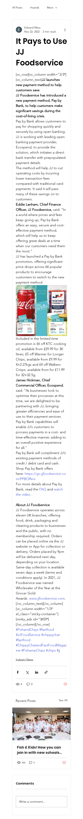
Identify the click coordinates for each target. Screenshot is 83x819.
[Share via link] (46, 672)
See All (63, 700)
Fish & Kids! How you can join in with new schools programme (39, 750)
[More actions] (65, 29)
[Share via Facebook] (17, 672)
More (50, 7)
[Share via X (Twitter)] (27, 672)
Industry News (24, 659)
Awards (34, 7)
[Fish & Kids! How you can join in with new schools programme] (41, 724)
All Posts (17, 7)
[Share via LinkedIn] (36, 672)
